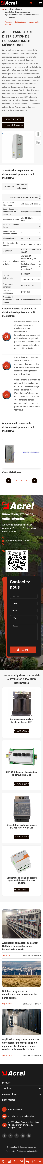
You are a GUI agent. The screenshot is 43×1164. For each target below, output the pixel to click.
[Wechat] (28, 1161)
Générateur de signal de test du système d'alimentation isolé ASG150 (22, 880)
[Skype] (3, 1161)
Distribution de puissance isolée (17, 12)
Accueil (8, 9)
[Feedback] (34, 1161)
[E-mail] (9, 1161)
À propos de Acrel (10, 1094)
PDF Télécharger (13, 125)
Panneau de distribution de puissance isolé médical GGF (21, 23)
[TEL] (15, 1161)
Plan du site (10, 1151)
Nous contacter (13, 119)
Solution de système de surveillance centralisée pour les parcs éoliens (19, 994)
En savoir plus (21, 731)
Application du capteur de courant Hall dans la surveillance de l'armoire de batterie (20, 946)
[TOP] (40, 1161)
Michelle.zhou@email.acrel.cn (17, 541)
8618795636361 (12, 537)
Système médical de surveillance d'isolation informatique (22, 16)
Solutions (6, 1088)
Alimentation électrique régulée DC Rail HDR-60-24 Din (22, 826)
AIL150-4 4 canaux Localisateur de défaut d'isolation (21, 773)
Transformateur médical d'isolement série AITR (21, 720)
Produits (16, 9)
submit (23, 649)
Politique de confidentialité (27, 1151)
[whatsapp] (21, 1161)
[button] (8, 480)
